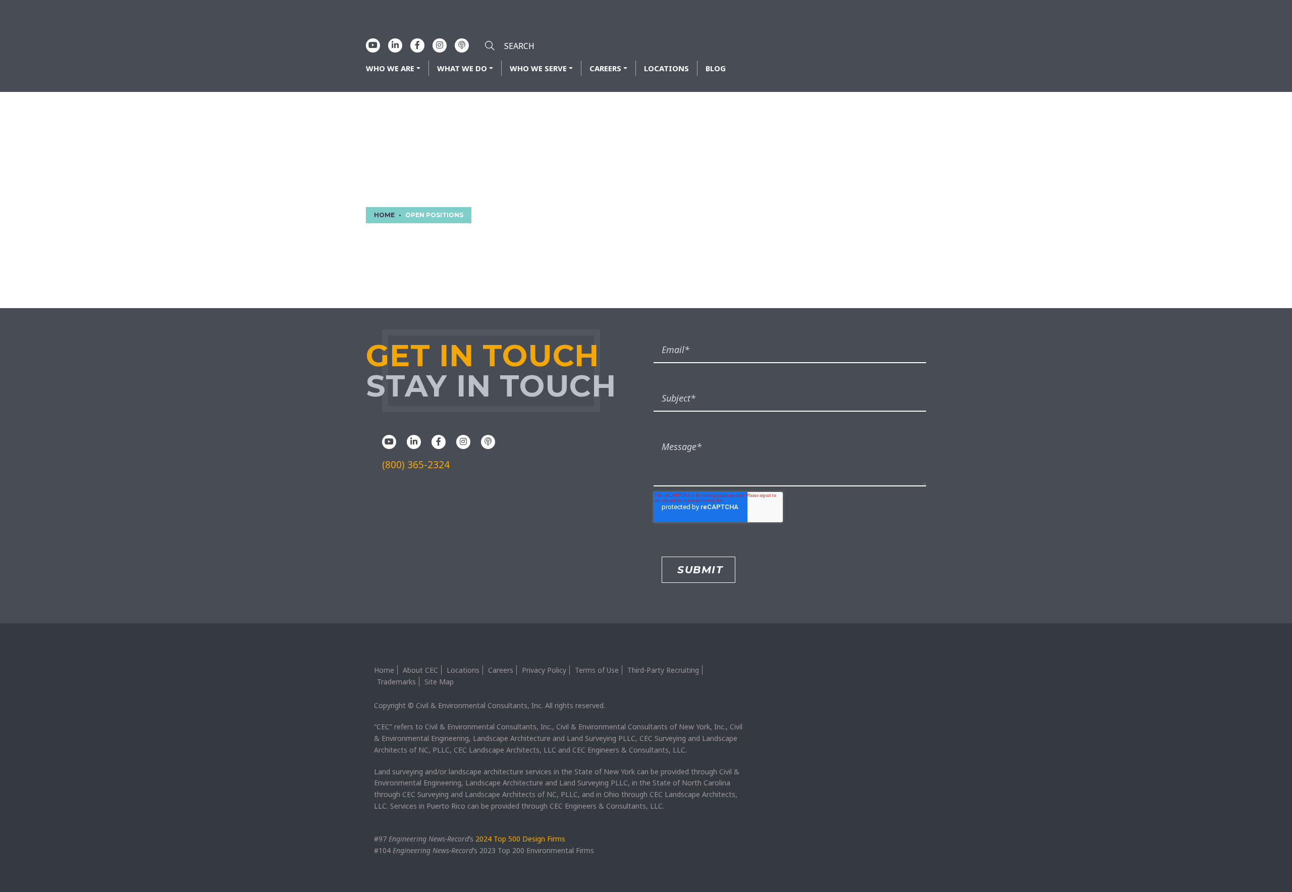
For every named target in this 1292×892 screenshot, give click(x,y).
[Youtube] (373, 45)
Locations (666, 68)
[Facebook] (417, 45)
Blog (716, 68)
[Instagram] (440, 45)
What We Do (462, 68)
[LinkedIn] (395, 45)
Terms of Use (597, 670)
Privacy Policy (544, 670)
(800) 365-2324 (416, 464)
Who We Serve (538, 68)
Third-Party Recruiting (663, 670)
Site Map (439, 681)
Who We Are (390, 68)
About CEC (420, 670)
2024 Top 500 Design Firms (520, 839)
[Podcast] (462, 45)
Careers (605, 68)
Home (384, 670)
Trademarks (396, 681)
